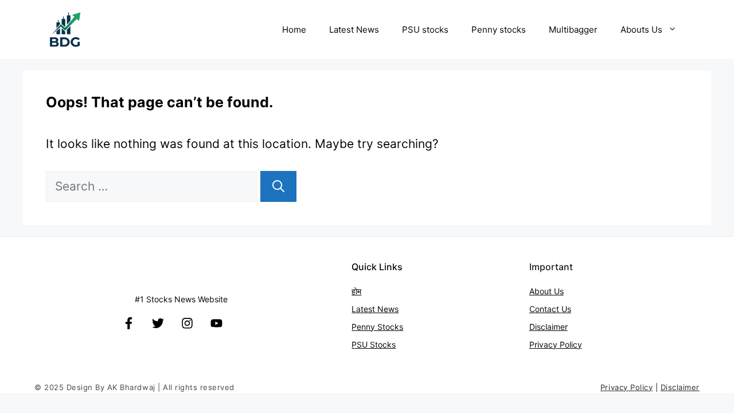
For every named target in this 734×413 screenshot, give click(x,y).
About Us (546, 291)
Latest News (354, 29)
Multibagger (573, 29)
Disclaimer (548, 327)
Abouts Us (641, 29)
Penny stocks (498, 29)
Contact (545, 309)
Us (566, 309)
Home (294, 29)
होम (356, 291)
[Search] (278, 186)
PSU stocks (425, 29)
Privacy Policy (555, 344)
